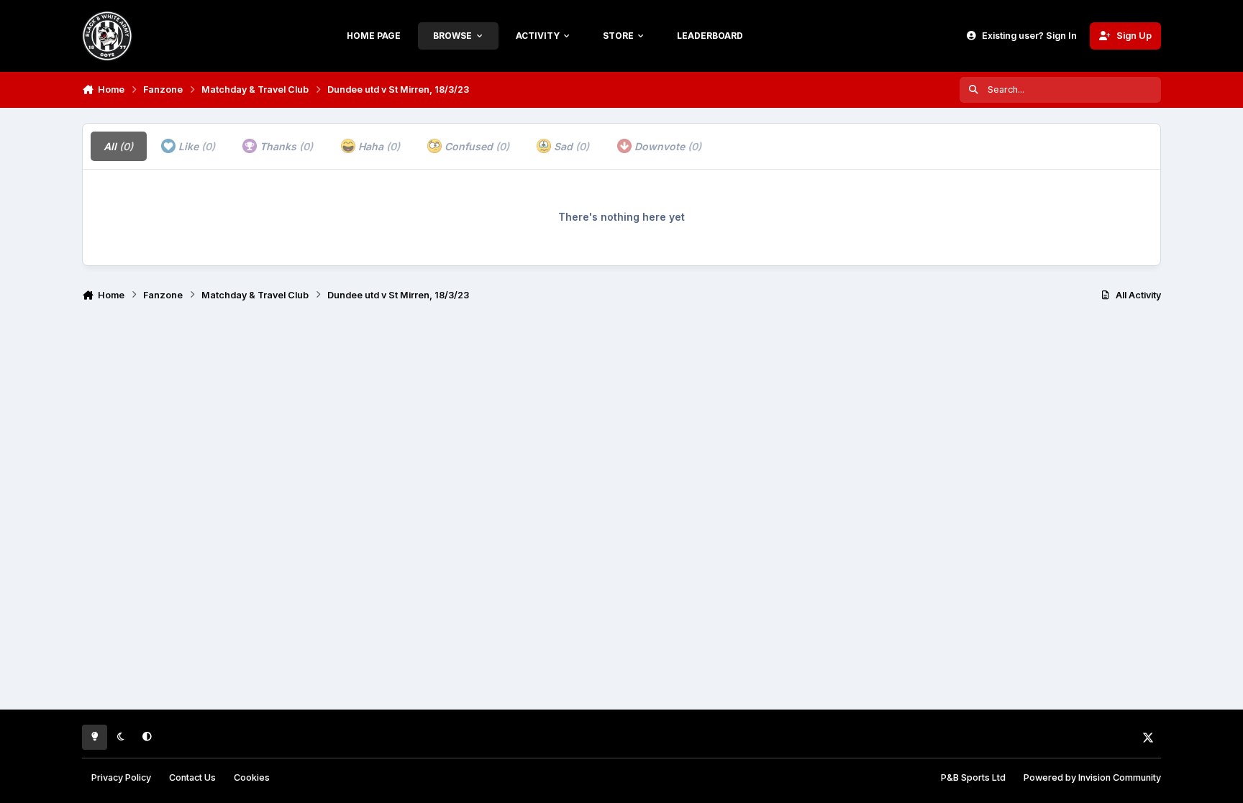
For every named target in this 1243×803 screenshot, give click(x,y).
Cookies (252, 777)
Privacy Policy (121, 777)
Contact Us (192, 777)
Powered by (1092, 777)
